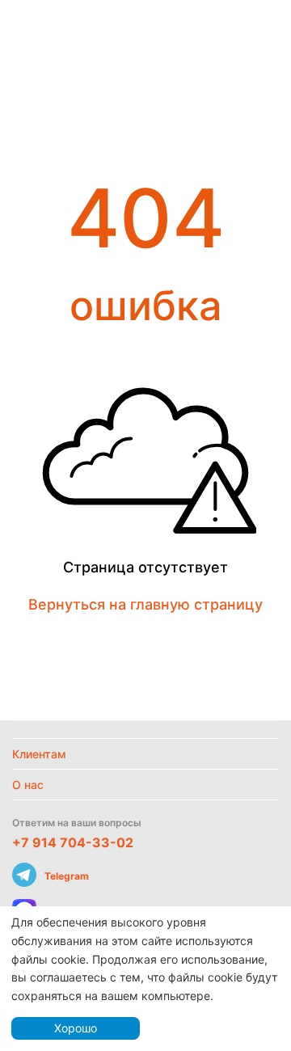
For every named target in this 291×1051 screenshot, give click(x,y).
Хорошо (75, 1028)
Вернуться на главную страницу (145, 604)
